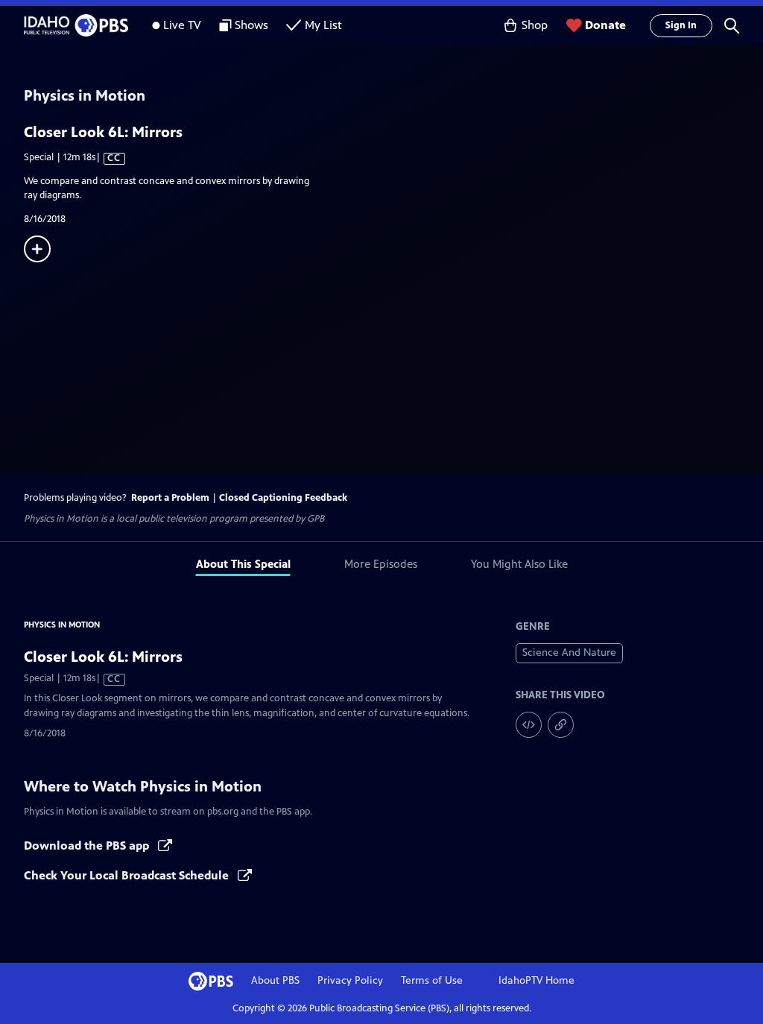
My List (323, 25)
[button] (731, 25)
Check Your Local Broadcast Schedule (128, 875)
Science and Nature (569, 652)
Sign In (681, 25)
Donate (605, 25)
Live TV (182, 25)
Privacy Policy (350, 980)
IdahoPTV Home (536, 980)
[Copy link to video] (561, 725)
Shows (251, 25)
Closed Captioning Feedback (283, 498)
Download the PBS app (88, 845)
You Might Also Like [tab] (519, 564)
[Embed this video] (529, 725)
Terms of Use (432, 980)
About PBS (275, 980)
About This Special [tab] (243, 564)
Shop (535, 25)
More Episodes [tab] (380, 564)
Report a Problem (170, 498)
